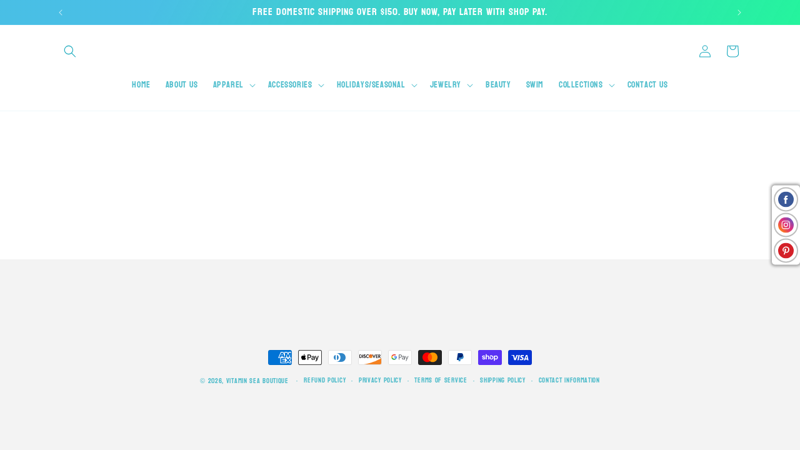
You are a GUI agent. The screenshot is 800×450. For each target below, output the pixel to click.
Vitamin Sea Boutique (257, 381)
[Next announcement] (739, 12)
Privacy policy (380, 380)
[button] (70, 51)
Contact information (569, 380)
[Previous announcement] (60, 12)
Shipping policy (503, 380)
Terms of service (440, 380)
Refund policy (325, 380)
